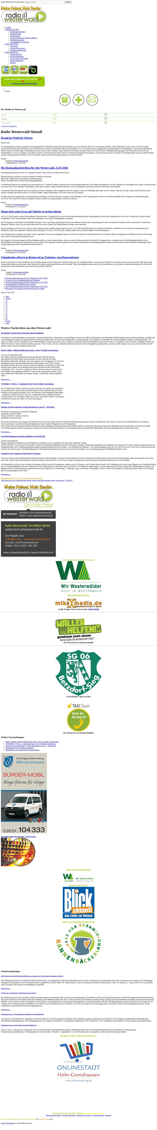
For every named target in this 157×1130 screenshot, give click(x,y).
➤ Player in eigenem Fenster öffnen (24, 83)
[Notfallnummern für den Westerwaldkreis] (78, 105)
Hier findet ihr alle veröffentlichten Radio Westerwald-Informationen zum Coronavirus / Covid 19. (37, 480)
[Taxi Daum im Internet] (78, 707)
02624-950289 (93, 609)
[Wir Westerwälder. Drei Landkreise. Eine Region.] (78, 878)
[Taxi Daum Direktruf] (78, 731)
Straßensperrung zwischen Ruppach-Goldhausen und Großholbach (22, 1014)
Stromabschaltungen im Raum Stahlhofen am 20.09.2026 (23, 436)
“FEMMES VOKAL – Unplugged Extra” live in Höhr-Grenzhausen (27, 384)
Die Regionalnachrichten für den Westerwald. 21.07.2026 (34, 167)
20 (6, 319)
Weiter (8, 321)
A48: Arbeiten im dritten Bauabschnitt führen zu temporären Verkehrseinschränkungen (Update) (32, 976)
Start (7, 296)
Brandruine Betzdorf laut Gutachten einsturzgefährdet (22, 333)
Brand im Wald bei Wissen (17, 137)
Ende (7, 323)
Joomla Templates (7, 1123)
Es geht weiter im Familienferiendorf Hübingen (23, 280)
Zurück (8, 298)
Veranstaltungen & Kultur (19, 42)
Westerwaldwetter (68, 1115)
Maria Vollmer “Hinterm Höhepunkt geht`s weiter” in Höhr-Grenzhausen (29, 350)
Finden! (68, 2)
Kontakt (108, 1115)
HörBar (13, 63)
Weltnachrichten (16, 54)
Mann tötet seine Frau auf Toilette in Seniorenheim (31, 211)
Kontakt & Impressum (18, 50)
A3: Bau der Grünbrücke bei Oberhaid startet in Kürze (18, 993)
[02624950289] (64, 105)
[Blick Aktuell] (78, 902)
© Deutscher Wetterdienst (9, 126)
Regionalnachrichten (17, 32)
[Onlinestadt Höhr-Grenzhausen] (78, 1083)
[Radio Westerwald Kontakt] (92, 105)
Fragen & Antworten (17, 48)
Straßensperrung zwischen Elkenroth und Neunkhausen (19, 1025)
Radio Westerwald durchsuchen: (12, 2)
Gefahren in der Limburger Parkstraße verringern (20, 454)
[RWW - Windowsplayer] (14, 74)
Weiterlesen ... (6, 379)
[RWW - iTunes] (5, 74)
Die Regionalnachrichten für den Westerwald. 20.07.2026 (26, 278)
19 (6, 317)
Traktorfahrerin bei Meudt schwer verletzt (21, 284)
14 (6, 307)
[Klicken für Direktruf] (24, 833)
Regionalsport (15, 36)
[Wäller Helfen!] (78, 629)
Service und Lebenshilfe (19, 59)
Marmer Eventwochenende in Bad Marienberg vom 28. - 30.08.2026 (27, 407)
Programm (14, 46)
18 (6, 315)
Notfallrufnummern (17, 40)
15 (6, 309)
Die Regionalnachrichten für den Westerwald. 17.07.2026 (26, 282)
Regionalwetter (15, 34)
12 (6, 303)
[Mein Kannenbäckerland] (78, 943)
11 (6, 300)
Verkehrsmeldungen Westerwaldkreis (23, 38)
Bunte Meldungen (16, 61)
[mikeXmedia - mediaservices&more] (78, 607)
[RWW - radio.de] (33, 74)
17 (6, 313)
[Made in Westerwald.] (78, 591)
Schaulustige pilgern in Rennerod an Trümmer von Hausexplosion (40, 257)
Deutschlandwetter (17, 56)
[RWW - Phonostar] (24, 74)
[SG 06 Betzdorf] (78, 673)
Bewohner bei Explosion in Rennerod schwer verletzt (25, 289)
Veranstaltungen (98, 1115)
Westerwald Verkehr (83, 1115)
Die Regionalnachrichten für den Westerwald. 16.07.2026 (26, 286)
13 (6, 305)
